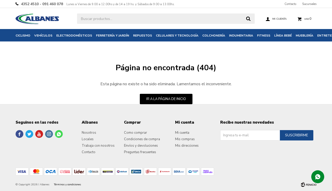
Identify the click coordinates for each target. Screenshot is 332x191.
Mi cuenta (182, 132)
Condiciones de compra (142, 139)
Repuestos (142, 35)
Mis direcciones (187, 145)
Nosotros (89, 132)
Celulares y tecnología (177, 35)
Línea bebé (283, 35)
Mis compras (185, 139)
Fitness (263, 35)
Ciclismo (23, 35)
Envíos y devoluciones (141, 145)
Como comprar (135, 132)
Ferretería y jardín (112, 35)
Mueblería (304, 35)
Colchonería (213, 35)
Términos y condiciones (67, 184)
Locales (88, 139)
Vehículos (43, 35)
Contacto (290, 4)
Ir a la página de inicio (166, 99)
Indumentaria (241, 35)
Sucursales (309, 4)
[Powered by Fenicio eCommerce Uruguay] (308, 184)
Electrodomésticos (74, 35)
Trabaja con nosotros (98, 145)
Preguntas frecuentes (140, 152)
